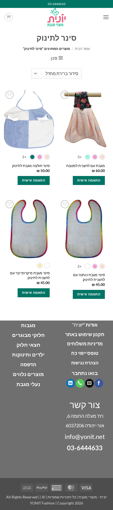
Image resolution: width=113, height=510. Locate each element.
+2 (80, 266)
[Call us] (80, 383)
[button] (106, 17)
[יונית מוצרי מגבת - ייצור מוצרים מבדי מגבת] (56, 17)
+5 (24, 157)
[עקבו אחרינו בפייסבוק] (99, 383)
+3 (80, 157)
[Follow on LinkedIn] (70, 383)
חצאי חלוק (28, 345)
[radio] (102, 157)
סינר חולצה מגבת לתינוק (31, 166)
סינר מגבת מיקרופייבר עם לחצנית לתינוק (30, 275)
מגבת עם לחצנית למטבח (85, 166)
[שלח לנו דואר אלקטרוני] (89, 383)
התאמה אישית (88, 180)
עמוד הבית (82, 49)
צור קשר (85, 404)
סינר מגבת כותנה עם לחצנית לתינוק (89, 277)
